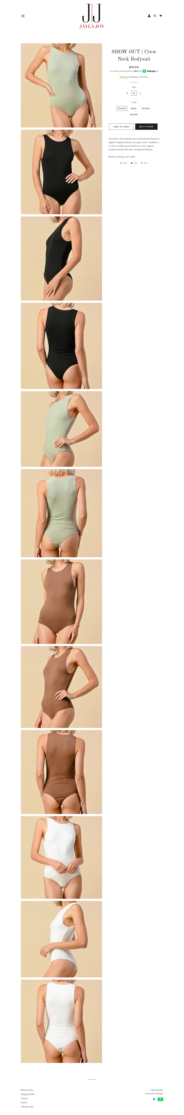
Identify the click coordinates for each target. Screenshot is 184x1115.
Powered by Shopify (154, 1093)
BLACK (122, 108)
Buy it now (146, 126)
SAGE (134, 108)
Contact (24, 1098)
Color (134, 102)
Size (134, 87)
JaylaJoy (159, 1090)
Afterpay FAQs (27, 1106)
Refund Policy (27, 1090)
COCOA (146, 108)
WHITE (134, 114)
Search (24, 1102)
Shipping (124, 77)
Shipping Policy (28, 1094)
